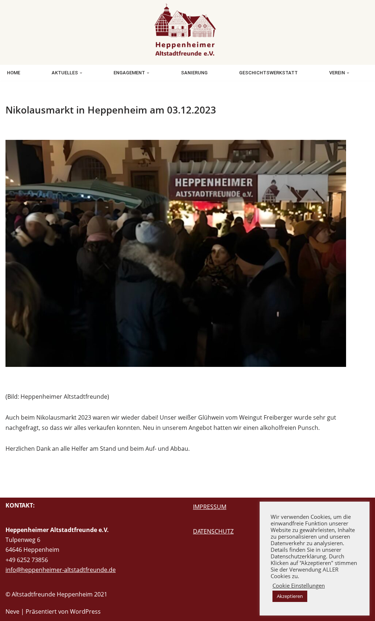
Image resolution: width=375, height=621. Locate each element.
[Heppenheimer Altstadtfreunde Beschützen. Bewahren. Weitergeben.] (187, 30)
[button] (81, 73)
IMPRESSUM (209, 507)
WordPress (85, 611)
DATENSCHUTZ (213, 531)
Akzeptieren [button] (290, 596)
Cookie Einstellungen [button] (298, 585)
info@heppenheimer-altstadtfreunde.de (60, 570)
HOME (13, 72)
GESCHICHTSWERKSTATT (268, 72)
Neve (12, 611)
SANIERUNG (194, 72)
